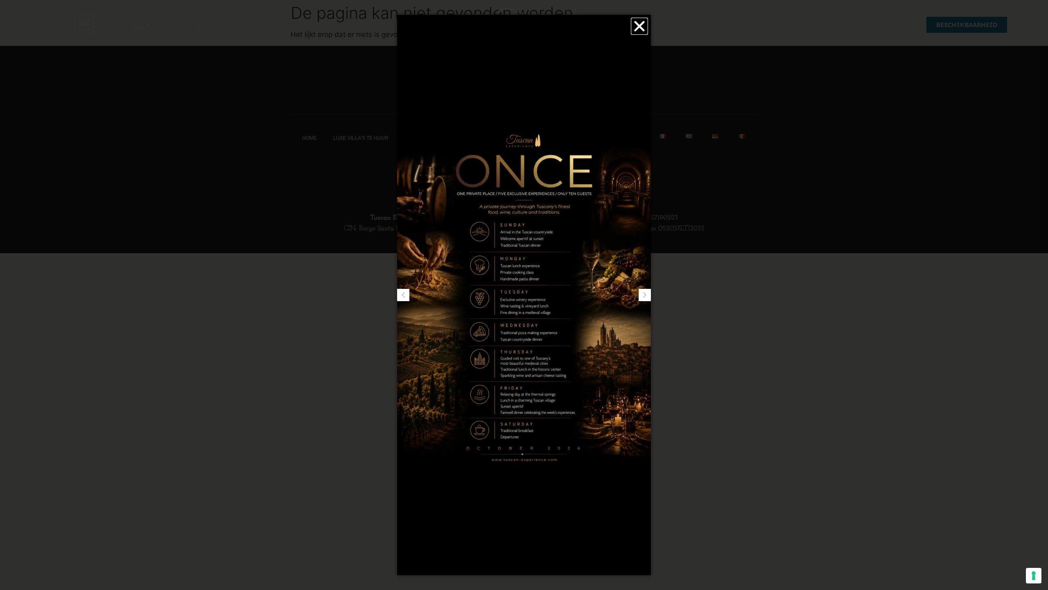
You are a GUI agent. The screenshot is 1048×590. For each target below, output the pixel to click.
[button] (639, 26)
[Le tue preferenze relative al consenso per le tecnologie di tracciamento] (1033, 575)
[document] (524, 295)
